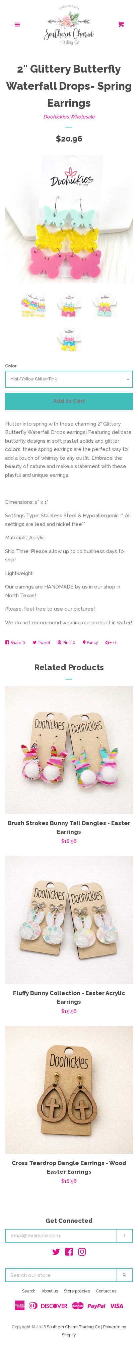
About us (50, 1291)
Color (11, 366)
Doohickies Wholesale (69, 117)
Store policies (77, 1291)
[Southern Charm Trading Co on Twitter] (56, 1253)
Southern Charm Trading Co (73, 1327)
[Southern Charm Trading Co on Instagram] (82, 1253)
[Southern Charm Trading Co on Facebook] (69, 1253)
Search (29, 1291)
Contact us (106, 1291)
